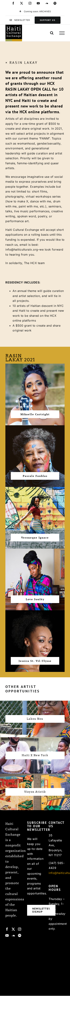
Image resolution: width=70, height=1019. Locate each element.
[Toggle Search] (52, 33)
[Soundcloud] (13, 935)
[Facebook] (7, 929)
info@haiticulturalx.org (21, 249)
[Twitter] (13, 929)
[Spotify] (19, 935)
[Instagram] (19, 929)
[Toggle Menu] (61, 33)
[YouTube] (7, 935)
